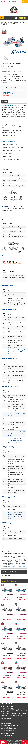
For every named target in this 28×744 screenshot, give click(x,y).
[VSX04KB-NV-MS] (20, 673)
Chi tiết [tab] (4, 101)
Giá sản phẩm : (6, 87)
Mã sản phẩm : (6, 71)
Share (3, 68)
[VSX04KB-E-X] (7, 634)
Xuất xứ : (7, 74)
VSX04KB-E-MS (21, 636)
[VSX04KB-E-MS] (20, 634)
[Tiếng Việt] (1, 1)
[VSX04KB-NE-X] (7, 693)
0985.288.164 (22, 18)
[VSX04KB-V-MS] (20, 615)
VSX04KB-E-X (7, 636)
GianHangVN (17, 743)
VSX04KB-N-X (7, 597)
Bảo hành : (7, 76)
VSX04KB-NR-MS (21, 656)
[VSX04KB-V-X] (7, 615)
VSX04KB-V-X (7, 617)
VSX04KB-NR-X (7, 656)
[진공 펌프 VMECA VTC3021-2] (14, 41)
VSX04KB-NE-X (7, 695)
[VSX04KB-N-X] (7, 595)
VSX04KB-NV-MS (21, 675)
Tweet (9, 68)
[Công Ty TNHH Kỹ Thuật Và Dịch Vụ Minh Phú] (14, 13)
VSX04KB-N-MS (21, 597)
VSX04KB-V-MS (21, 617)
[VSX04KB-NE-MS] (20, 693)
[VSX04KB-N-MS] (20, 595)
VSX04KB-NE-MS (21, 695)
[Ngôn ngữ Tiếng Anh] (4, 1)
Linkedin (16, 68)
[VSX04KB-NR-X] (7, 654)
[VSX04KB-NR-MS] (20, 654)
